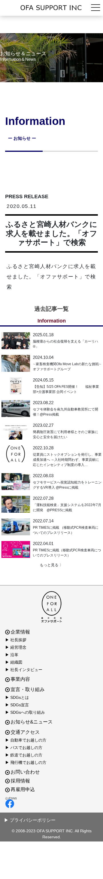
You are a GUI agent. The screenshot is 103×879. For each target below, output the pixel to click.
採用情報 (20, 781)
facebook (50, 803)
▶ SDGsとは (17, 697)
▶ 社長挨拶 (15, 640)
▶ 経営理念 (15, 647)
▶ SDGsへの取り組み (25, 712)
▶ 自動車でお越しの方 (25, 740)
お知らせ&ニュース (32, 722)
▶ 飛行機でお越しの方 (25, 762)
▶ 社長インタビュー (23, 669)
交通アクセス (25, 732)
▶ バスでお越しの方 (23, 747)
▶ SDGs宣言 (17, 705)
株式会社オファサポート (51, 7)
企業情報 (20, 632)
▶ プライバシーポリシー (30, 820)
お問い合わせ (25, 772)
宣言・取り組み (28, 689)
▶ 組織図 (13, 662)
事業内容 (20, 679)
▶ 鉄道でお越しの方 (23, 755)
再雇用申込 (23, 789)
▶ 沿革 (11, 654)
